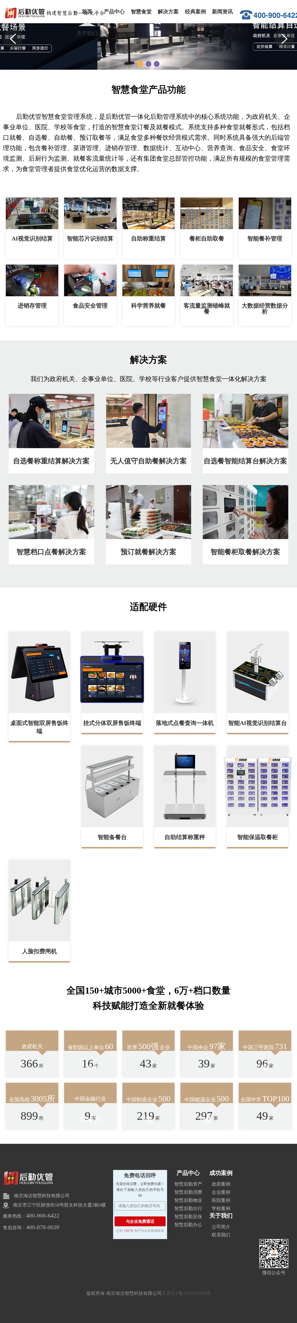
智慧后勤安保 (188, 1216)
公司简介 (221, 1226)
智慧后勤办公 (188, 1224)
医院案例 (221, 1200)
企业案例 (221, 1192)
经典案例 (195, 12)
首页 (87, 12)
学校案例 (221, 1208)
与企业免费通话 (140, 1221)
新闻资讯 (222, 12)
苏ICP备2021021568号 (188, 1293)
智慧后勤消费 (188, 1192)
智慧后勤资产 (188, 1184)
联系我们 (221, 1234)
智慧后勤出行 (188, 1208)
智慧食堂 (141, 12)
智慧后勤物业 (188, 1200)
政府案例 (221, 1184)
